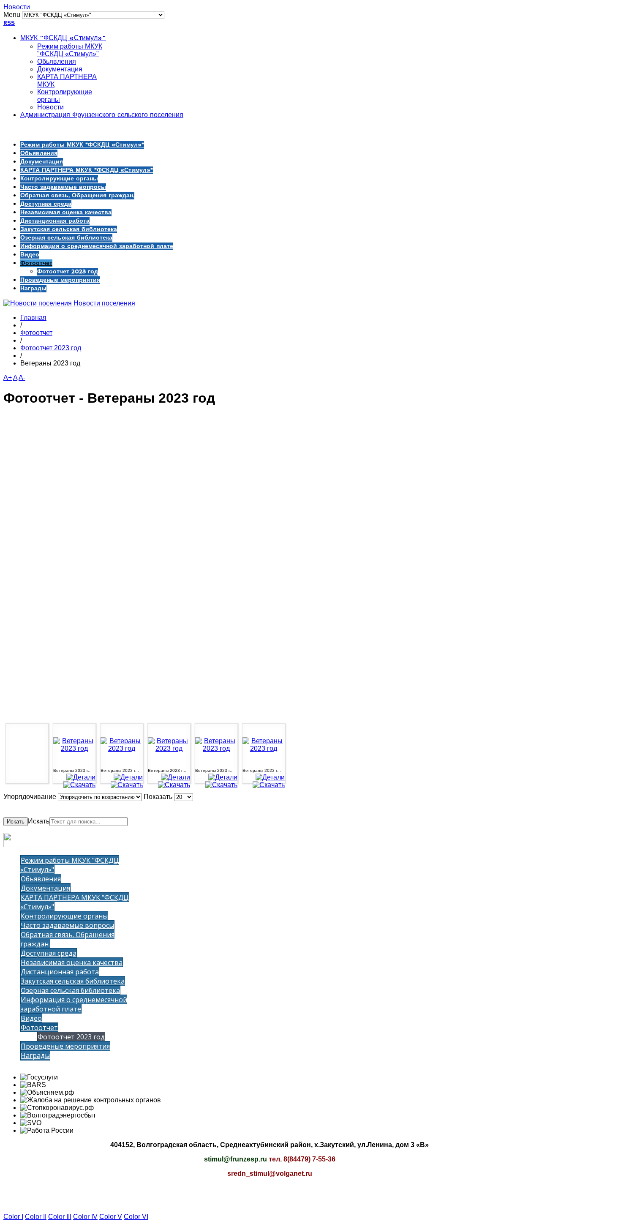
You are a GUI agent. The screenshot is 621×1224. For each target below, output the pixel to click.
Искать (16, 821)
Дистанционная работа (55, 221)
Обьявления (56, 61)
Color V (110, 1216)
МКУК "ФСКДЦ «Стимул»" (63, 38)
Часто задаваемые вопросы (63, 187)
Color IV (85, 1216)
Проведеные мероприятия (60, 280)
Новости (16, 7)
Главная (33, 317)
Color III (59, 1216)
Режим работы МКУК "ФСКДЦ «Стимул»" (69, 50)
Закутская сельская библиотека (68, 229)
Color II (35, 1216)
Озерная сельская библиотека (66, 238)
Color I (13, 1216)
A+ (7, 377)
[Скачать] (79, 784)
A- (22, 377)
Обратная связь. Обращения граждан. (77, 195)
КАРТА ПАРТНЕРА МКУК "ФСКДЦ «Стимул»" (86, 170)
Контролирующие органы (59, 179)
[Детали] (80, 777)
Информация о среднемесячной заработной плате (96, 246)
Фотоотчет (36, 263)
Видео (29, 255)
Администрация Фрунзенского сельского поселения (101, 115)
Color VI (136, 1216)
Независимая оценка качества (66, 212)
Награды (33, 288)
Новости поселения (103, 303)
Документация (59, 69)
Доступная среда (45, 204)
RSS (9, 23)
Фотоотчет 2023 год (67, 271)
